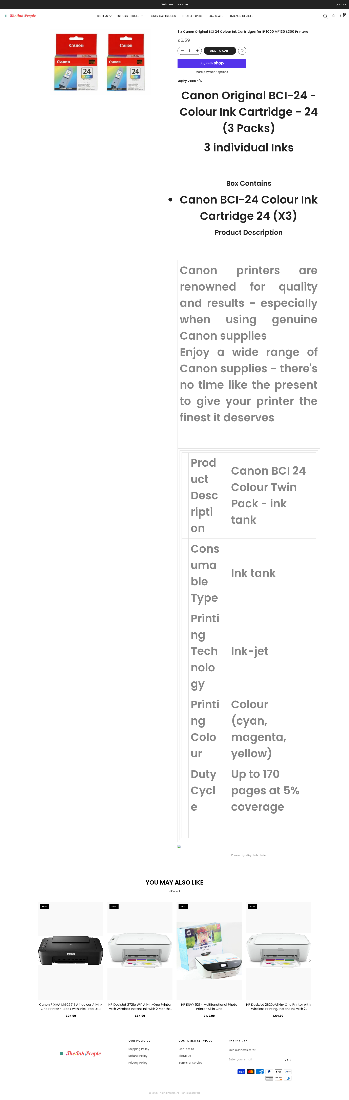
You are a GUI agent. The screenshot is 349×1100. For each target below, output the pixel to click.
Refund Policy (137, 1056)
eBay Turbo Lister (256, 855)
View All (174, 891)
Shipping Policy (138, 1049)
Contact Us (186, 1049)
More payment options (212, 72)
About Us (185, 1056)
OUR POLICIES (139, 1041)
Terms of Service (191, 1063)
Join (288, 1060)
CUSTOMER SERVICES (195, 1041)
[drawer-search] (325, 16)
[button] (242, 51)
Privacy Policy (137, 1063)
